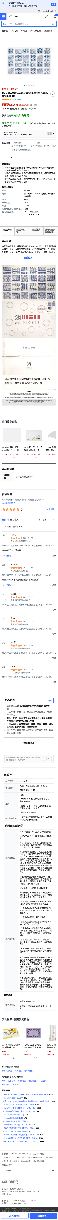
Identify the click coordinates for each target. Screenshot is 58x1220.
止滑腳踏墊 (22, 1081)
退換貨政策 (6, 1157)
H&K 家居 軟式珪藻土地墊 (13, 1098)
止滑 (3, 1081)
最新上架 (14, 519)
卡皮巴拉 (42, 1081)
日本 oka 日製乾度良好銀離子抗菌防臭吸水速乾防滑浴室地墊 (26, 1095)
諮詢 (50, 700)
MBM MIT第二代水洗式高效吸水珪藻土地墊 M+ (21, 1138)
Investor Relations (18, 1153)
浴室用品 (24, 31)
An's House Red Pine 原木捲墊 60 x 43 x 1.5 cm (21, 1141)
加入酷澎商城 (39, 1161)
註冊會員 (46, 11)
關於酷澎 (5, 1153)
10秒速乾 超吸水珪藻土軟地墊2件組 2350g (19, 1111)
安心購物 (49, 1157)
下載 (53, 4)
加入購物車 (14, 1216)
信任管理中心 (19, 1157)
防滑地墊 (18, 1071)
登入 (39, 11)
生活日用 (14, 31)
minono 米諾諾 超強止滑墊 (13, 1118)
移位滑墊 (5, 1085)
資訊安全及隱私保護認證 (21, 1161)
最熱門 (5, 519)
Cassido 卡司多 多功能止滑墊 (15, 1121)
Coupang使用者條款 (36, 1153)
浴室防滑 (11, 1081)
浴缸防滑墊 (28, 1071)
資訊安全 (5, 1161)
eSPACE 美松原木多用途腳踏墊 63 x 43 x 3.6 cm (21, 1135)
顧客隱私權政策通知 (35, 1157)
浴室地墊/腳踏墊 (35, 31)
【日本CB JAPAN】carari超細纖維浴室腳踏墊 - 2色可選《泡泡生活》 (27, 1101)
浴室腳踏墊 (48, 31)
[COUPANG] (10, 1182)
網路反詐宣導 (7, 1164)
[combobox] (46, 519)
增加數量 (4, 158)
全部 (4, 24)
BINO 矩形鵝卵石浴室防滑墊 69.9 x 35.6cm (19, 1128)
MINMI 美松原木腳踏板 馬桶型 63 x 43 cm (19, 1105)
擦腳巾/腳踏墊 (7, 1071)
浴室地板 (14, 1085)
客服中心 (53, 11)
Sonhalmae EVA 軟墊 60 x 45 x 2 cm (17, 1125)
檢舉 (47, 759)
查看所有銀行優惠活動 (21, 150)
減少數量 (19, 158)
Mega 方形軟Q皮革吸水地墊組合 (16, 1131)
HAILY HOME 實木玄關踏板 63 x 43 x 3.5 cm (20, 1108)
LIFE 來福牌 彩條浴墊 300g (14, 1115)
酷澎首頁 (5, 31)
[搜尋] (53, 23)
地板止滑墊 (32, 1081)
